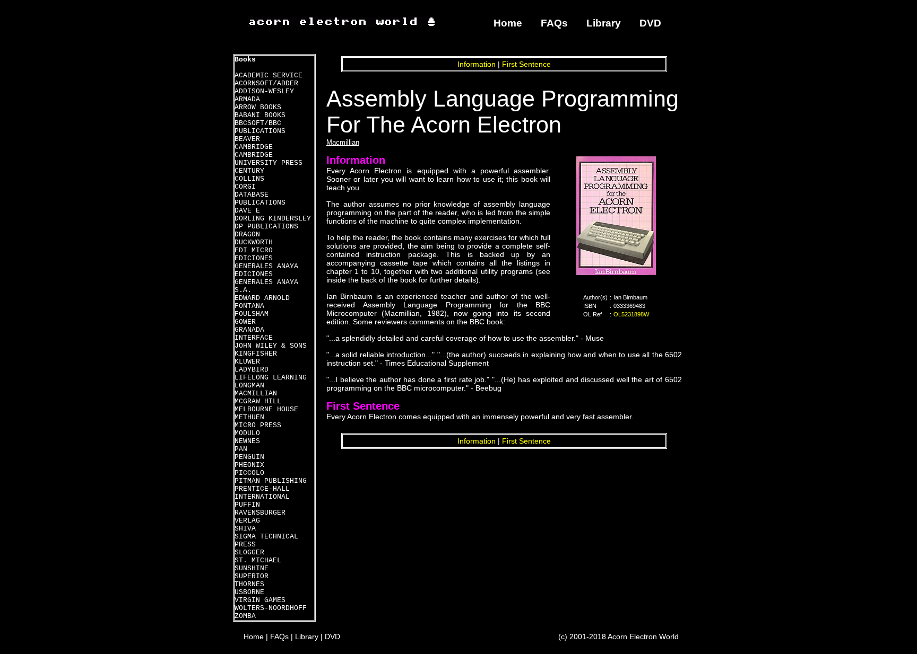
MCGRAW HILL (258, 401)
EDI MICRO (254, 250)
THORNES (249, 584)
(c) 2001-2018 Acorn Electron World (618, 636)
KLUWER (247, 362)
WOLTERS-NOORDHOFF (271, 608)
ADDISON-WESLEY (264, 91)
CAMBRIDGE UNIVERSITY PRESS (268, 159)
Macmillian (342, 142)
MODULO (247, 433)
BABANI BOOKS (260, 115)
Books (245, 60)
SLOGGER (249, 552)
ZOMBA (245, 616)
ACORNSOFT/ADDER (266, 83)
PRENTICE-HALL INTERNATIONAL (262, 493)
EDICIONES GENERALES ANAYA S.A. (266, 282)
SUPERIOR (252, 576)
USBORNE (249, 592)
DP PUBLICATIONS (266, 227)
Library (603, 23)
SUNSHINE (252, 568)
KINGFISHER (256, 354)
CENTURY (249, 171)
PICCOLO (249, 473)
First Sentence (526, 64)
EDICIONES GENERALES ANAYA (266, 262)
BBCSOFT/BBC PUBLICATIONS (260, 127)
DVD (650, 23)
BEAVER (247, 139)
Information (476, 64)
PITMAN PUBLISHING (271, 481)
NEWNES (247, 441)
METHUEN (249, 417)
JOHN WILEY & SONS (271, 346)
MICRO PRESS (258, 425)
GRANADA (249, 330)
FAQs (554, 23)
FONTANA (249, 306)
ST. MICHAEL (258, 560)
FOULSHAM (252, 314)
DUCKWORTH (254, 242)
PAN (241, 449)
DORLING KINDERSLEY (273, 219)
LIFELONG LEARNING (271, 378)
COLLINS (249, 179)
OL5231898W (631, 314)
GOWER (245, 322)
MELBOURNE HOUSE (266, 409)
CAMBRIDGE (254, 147)
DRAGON (247, 234)
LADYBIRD (252, 370)
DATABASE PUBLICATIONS (260, 199)
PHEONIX (249, 465)
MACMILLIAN (256, 393)
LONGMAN (249, 386)
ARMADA (247, 99)
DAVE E (247, 211)
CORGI (245, 187)
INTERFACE (254, 338)
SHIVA (245, 529)
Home (508, 23)
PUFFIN (247, 505)
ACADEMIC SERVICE (268, 75)
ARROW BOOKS (258, 107)
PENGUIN (249, 457)
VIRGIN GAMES (260, 600)
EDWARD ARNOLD (262, 298)
